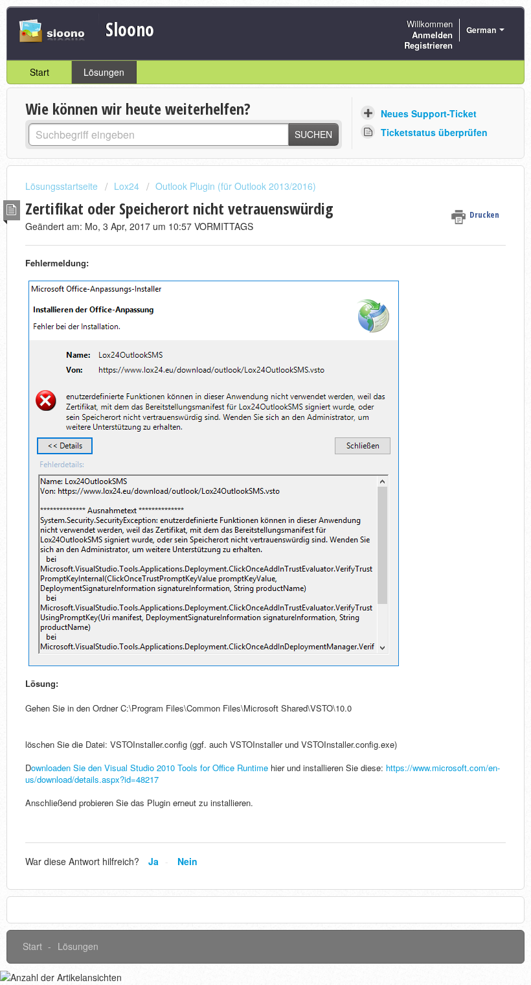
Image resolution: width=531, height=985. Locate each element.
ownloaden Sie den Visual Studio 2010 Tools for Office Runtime (151, 767)
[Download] (241, 489)
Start (39, 71)
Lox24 (126, 186)
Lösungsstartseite (62, 186)
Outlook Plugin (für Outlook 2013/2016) (235, 186)
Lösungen (104, 71)
